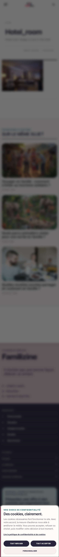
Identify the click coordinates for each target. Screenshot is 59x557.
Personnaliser (30, 551)
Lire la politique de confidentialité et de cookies (24, 534)
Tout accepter (43, 543)
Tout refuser (16, 543)
